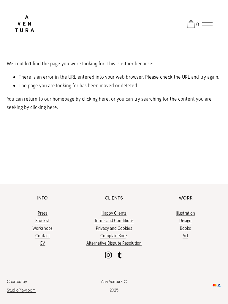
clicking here (95, 99)
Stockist (42, 220)
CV (42, 243)
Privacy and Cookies (114, 228)
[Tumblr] (119, 255)
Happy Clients (114, 213)
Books (185, 228)
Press (43, 213)
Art (185, 235)
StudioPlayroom (21, 290)
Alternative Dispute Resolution (114, 243)
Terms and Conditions (114, 220)
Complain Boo (113, 235)
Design (185, 220)
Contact (42, 235)
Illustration (185, 213)
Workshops (42, 228)
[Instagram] (108, 255)
